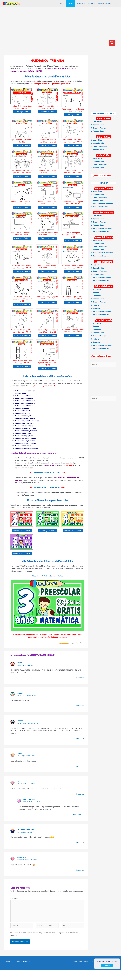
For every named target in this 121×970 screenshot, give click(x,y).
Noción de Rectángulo (23, 416)
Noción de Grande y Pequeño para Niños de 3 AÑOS (22, 299)
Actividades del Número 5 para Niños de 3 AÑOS (73, 172)
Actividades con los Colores (25, 391)
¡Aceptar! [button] (107, 965)
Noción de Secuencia (23, 446)
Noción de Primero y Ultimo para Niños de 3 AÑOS (22, 331)
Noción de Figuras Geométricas (27, 421)
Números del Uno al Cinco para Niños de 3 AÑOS (47, 234)
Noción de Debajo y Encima (25, 428)
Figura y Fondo (20, 393)
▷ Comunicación (97, 125)
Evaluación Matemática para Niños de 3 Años (47, 107)
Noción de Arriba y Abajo (24, 423)
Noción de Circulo (22, 408)
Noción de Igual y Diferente (25, 441)
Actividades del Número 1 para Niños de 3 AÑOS (47, 141)
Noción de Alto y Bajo (23, 433)
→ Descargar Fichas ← (22, 531)
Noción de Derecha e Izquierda (26, 448)
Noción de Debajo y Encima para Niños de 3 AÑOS (73, 267)
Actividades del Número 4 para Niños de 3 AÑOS (47, 172)
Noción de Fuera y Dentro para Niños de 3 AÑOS (47, 267)
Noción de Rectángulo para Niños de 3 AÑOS (22, 234)
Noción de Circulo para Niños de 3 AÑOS (22, 203)
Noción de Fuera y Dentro (24, 426)
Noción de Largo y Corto (24, 436)
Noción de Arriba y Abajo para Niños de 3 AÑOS (22, 267)
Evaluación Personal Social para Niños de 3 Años (22, 107)
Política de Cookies (81, 961)
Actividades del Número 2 (25, 398)
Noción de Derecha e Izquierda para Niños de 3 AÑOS (47, 363)
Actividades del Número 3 (25, 401)
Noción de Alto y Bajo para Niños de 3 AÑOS (47, 298)
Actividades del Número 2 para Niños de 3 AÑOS (73, 141)
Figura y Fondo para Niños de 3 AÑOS (21, 141)
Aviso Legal (95, 961)
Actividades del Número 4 (25, 403)
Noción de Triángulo (22, 413)
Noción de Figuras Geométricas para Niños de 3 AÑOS (73, 235)
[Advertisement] (60, 19)
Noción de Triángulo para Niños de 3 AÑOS (73, 203)
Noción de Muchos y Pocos (25, 443)
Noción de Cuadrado (23, 411)
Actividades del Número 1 (24, 396)
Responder (80, 678)
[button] (115, 3)
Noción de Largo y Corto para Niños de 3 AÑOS (72, 298)
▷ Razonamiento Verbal (100, 207)
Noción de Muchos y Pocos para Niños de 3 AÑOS (73, 331)
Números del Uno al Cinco (25, 418)
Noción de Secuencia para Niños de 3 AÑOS (22, 362)
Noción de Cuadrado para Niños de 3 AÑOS (47, 203)
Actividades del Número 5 (25, 406)
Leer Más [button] (115, 961)
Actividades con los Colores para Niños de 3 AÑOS (73, 110)
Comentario (15, 898)
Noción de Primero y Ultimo (25, 438)
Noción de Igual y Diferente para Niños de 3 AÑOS (47, 331)
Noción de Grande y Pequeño (26, 431)
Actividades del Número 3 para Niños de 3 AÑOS (22, 172)
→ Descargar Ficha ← (22, 112)
